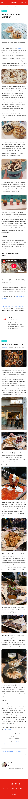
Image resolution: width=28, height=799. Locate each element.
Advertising (12, 788)
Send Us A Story (20, 788)
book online (8, 729)
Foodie (4, 20)
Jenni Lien (5, 347)
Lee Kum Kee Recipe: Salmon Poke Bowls (19, 309)
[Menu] (2, 2)
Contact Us (5, 788)
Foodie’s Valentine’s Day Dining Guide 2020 (20, 755)
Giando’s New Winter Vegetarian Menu (8, 755)
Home (2, 6)
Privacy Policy (14, 790)
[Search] (20, 2)
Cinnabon (19, 48)
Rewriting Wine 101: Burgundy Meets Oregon (7, 309)
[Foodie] (14, 2)
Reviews (4, 10)
